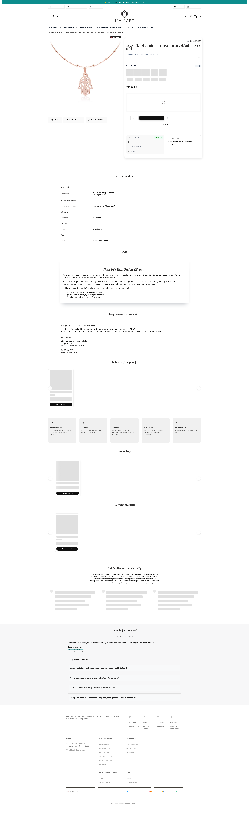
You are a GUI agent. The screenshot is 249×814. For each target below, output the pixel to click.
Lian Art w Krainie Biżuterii (56, 32)
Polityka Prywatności (105, 760)
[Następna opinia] (199, 596)
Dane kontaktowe (132, 782)
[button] (167, 118)
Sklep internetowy (123, 803)
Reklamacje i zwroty (105, 748)
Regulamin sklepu (104, 744)
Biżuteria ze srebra (71, 32)
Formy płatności (104, 752)
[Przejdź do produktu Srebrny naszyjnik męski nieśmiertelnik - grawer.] (67, 472)
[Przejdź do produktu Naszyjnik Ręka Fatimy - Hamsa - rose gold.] (61, 381)
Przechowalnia (130, 752)
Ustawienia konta (131, 748)
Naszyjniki (82, 32)
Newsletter (102, 764)
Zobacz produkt (61, 404)
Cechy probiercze (104, 782)
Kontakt (128, 778)
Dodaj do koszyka (153, 118)
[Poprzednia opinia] (50, 596)
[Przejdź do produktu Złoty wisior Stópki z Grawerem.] (67, 525)
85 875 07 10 (67, 350)
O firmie (101, 778)
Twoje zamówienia (132, 744)
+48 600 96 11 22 (77, 744)
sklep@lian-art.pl (194, 7)
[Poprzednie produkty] (50, 388)
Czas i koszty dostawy (106, 756)
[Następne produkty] (199, 388)
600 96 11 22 (179, 7)
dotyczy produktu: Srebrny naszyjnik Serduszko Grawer (71, 601)
